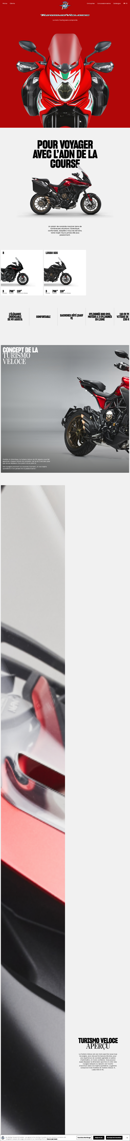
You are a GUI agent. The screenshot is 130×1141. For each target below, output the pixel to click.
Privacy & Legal (50, 1139)
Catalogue (117, 3)
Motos (5, 3)
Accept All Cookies (114, 1137)
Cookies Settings (84, 1137)
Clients (12, 3)
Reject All (98, 1137)
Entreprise (91, 3)
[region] (65, 1138)
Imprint (55, 1139)
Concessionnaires (104, 3)
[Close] (127, 1138)
